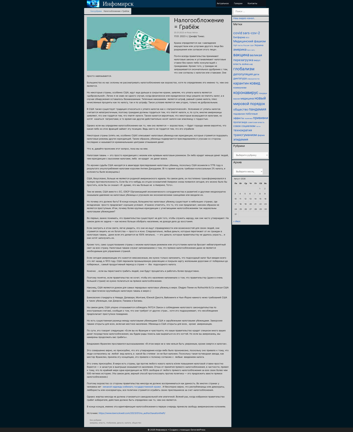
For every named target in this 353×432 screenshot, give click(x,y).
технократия (242, 130)
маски (236, 98)
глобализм (111, 423)
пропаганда (240, 122)
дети (256, 74)
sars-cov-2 (251, 33)
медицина (247, 98)
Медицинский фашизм (249, 41)
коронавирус (245, 92)
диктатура (240, 78)
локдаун (263, 93)
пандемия (257, 109)
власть (102, 423)
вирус (257, 60)
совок (237, 126)
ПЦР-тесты (238, 45)
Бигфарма (239, 37)
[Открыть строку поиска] (263, 3)
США (252, 45)
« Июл (236, 221)
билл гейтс (251, 50)
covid (237, 33)
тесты (258, 126)
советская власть (256, 122)
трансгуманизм (245, 135)
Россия (246, 45)
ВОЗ (247, 38)
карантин (241, 83)
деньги (120, 423)
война (245, 64)
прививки (260, 118)
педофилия (239, 114)
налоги (128, 423)
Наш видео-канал (243, 18)
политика (248, 118)
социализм (248, 126)
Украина (258, 45)
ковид (255, 83)
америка (94, 423)
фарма (261, 135)
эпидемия (240, 139)
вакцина (241, 54)
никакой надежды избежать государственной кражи (132, 386)
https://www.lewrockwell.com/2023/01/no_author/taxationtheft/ (132, 413)
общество (136, 423)
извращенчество (253, 79)
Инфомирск (118, 3)
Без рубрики (96, 11)
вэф (251, 64)
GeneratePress (198, 429)
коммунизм (239, 87)
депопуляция (243, 74)
